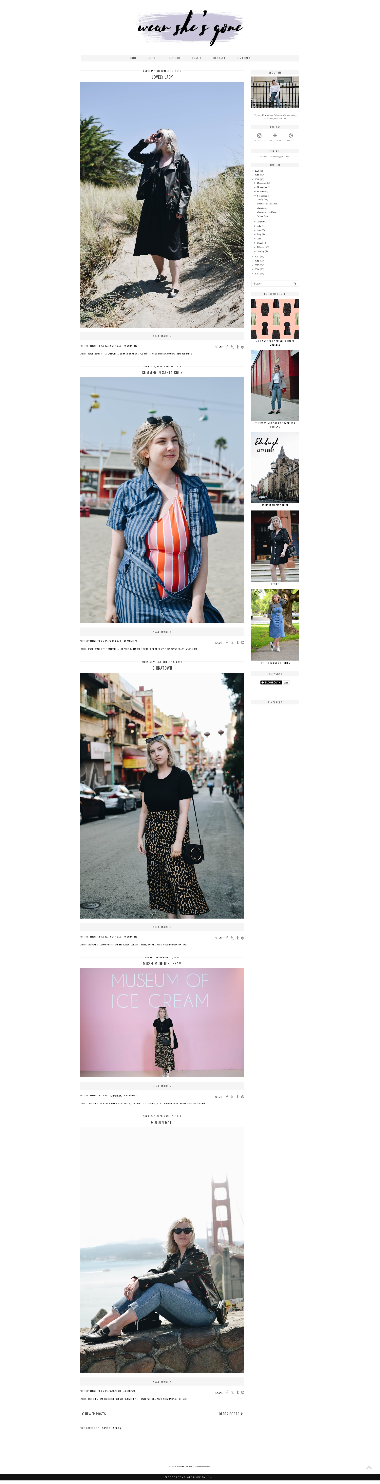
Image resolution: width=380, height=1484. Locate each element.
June (259, 230)
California (113, 353)
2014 (257, 269)
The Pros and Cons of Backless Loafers (275, 425)
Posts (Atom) (111, 1428)
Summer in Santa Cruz (162, 372)
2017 (257, 256)
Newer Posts (95, 1413)
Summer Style (136, 353)
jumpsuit (124, 648)
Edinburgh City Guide (275, 505)
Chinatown (162, 668)
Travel (196, 58)
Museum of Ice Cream (162, 963)
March (260, 243)
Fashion (174, 58)
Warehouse (191, 648)
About (152, 58)
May (259, 234)
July (259, 226)
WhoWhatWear (159, 353)
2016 (257, 261)
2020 (257, 171)
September (262, 196)
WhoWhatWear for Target (180, 353)
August (260, 221)
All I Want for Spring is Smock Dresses (275, 342)
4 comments (129, 1390)
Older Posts (229, 1413)
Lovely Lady (162, 77)
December (262, 183)
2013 (257, 273)
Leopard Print (107, 944)
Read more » (162, 336)
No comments (130, 345)
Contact (219, 58)
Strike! (275, 584)
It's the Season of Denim (275, 662)
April (259, 238)
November (262, 187)
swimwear (172, 648)
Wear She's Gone (184, 1466)
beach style (101, 353)
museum (104, 1103)
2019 (257, 175)
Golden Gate (162, 1122)
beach (91, 353)
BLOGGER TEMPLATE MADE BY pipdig (190, 1477)
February (261, 247)
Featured (244, 58)
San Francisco (122, 944)
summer (124, 353)
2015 (257, 265)
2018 (257, 179)
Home (133, 58)
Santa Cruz (136, 648)
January (260, 251)
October (261, 191)
